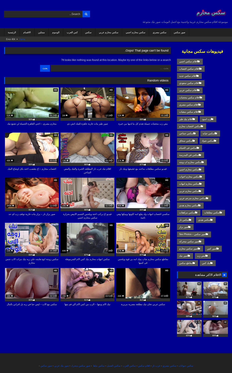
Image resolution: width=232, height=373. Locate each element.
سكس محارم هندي (188, 205)
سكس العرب (129, 365)
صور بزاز (183, 227)
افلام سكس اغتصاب (189, 68)
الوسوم (55, 32)
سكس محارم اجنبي (135, 32)
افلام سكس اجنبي (188, 61)
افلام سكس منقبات (189, 111)
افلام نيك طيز (186, 119)
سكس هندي (204, 219)
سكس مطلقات (212, 212)
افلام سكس (144, 365)
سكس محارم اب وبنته (190, 162)
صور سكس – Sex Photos (192, 234)
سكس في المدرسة (189, 155)
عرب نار (156, 365)
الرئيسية (12, 32)
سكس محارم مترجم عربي (192, 198)
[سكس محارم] (210, 11)
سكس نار (184, 219)
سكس (88, 32)
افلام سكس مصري (188, 104)
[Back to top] (221, 363)
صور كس (211, 248)
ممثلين (41, 32)
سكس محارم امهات (189, 183)
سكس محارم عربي (108, 32)
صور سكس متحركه (189, 241)
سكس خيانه (209, 133)
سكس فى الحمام (188, 148)
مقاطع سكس (186, 263)
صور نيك (183, 255)
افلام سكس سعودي (189, 83)
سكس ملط (99, 365)
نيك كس (206, 263)
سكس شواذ (208, 140)
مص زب (201, 255)
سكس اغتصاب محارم (190, 126)
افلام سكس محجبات (189, 97)
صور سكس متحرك (80, 365)
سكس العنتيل (113, 365)
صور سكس (179, 32)
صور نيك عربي (61, 365)
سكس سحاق (185, 140)
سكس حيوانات (186, 365)
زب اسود (206, 119)
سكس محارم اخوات (189, 176)
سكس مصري (159, 32)
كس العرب (72, 32)
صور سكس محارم (188, 248)
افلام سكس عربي (188, 90)
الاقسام (27, 32)
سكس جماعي (186, 133)
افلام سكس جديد (187, 76)
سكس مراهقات (187, 212)
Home (22, 39)
